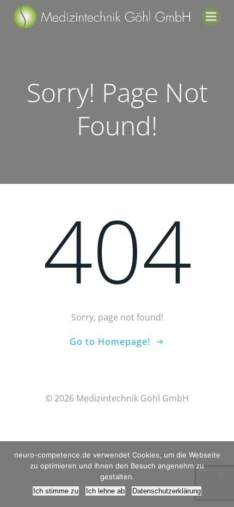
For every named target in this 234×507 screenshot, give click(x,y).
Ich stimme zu (55, 491)
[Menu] (211, 17)
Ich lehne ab (105, 491)
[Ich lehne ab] (220, 474)
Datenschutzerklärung (166, 491)
